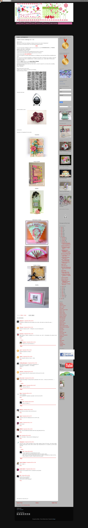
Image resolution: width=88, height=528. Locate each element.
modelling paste (62, 344)
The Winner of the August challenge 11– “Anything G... (66, 275)
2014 (62, 234)
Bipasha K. (22, 320)
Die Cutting (61, 308)
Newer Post (19, 502)
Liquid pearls (62, 321)
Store (22, 23)
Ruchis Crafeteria (23, 462)
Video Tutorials (53, 23)
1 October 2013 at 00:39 (25, 475)
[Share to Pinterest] (33, 315)
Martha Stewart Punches (64, 325)
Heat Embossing (62, 317)
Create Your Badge (62, 83)
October (63, 240)
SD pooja (21, 327)
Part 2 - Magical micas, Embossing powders (65, 260)
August (63, 286)
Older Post (54, 502)
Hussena (24, 342)
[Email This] (29, 315)
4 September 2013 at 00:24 (29, 401)
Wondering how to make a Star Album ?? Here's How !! (65, 248)
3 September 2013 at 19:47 (31, 385)
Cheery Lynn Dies (63, 305)
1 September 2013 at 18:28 (27, 356)
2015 (62, 233)
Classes (27, 23)
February (63, 295)
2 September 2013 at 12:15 (27, 393)
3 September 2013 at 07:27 (27, 416)
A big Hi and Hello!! (64, 277)
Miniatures (61, 331)
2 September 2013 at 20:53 (28, 409)
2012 (62, 298)
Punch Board (62, 333)
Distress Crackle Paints (64, 309)
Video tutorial (62, 340)
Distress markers (62, 313)
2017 (62, 230)
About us (46, 23)
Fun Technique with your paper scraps (65, 255)
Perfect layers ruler (63, 332)
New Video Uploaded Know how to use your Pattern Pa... (66, 268)
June (63, 289)
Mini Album (61, 328)
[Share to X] (31, 315)
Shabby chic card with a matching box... (65, 262)
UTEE (61, 339)
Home (37, 502)
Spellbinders (62, 336)
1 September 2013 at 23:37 (28, 371)
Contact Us (39, 23)
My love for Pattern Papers (66, 253)
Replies (22, 340)
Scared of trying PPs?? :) (65, 245)
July (62, 288)
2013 (62, 236)
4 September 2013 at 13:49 (31, 462)
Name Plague (63, 270)
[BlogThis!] (30, 315)
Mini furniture (62, 329)
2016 (62, 231)
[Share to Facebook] (32, 315)
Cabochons (61, 304)
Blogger (54, 519)
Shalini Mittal (61, 81)
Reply (21, 323)
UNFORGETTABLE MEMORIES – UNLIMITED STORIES (65, 251)
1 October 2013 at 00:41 (28, 451)
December (63, 237)
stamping (61, 345)
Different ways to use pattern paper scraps (65, 272)
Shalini (21, 356)
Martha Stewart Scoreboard (64, 327)
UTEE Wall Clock (64, 265)
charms (61, 341)
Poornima (21, 333)
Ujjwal (21, 416)
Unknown (21, 371)
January (63, 296)
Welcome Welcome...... (65, 279)
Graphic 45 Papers (63, 316)
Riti (23, 401)
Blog (18, 23)
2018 (62, 228)
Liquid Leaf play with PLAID (65, 125)
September (64, 241)
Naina (21, 393)
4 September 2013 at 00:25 (26, 435)
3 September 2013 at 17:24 (27, 422)
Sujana (21, 422)
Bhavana (21, 409)
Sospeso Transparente (63, 335)
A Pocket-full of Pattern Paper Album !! (65, 258)
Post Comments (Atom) (26, 505)
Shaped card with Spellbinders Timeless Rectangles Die (65, 281)
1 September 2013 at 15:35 (28, 333)
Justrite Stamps (62, 320)
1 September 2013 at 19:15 (31, 342)
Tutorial (33, 23)
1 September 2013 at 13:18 (28, 327)
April (63, 292)
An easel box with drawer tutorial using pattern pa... (66, 243)
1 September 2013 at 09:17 (28, 320)
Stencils (61, 337)
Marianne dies (62, 324)
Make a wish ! (63, 264)
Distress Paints (62, 312)
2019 (62, 227)
